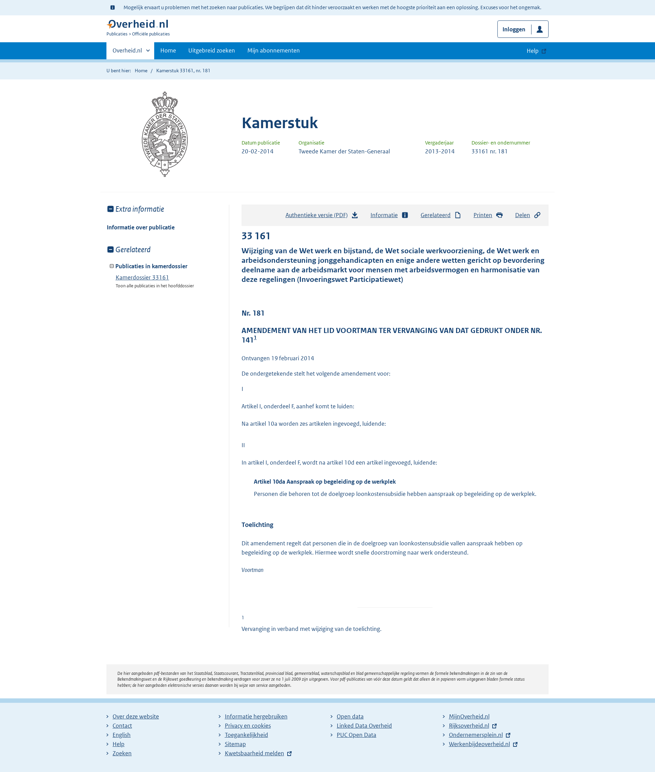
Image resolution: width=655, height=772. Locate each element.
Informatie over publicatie (141, 227)
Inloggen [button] (514, 29)
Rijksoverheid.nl (469, 725)
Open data (350, 716)
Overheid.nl (127, 53)
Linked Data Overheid (364, 725)
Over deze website (136, 716)
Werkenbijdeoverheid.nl (479, 744)
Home (168, 50)
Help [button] (533, 51)
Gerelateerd (436, 215)
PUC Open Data (356, 735)
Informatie (384, 215)
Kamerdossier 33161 (142, 277)
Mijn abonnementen (273, 50)
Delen (522, 215)
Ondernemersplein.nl (476, 735)
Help (119, 744)
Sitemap (235, 744)
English (122, 735)
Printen (483, 215)
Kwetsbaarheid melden (254, 753)
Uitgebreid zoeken (211, 50)
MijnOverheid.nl (469, 716)
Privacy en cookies (248, 725)
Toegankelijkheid (246, 735)
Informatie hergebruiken (256, 716)
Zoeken (122, 753)
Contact (122, 725)
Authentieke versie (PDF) (318, 217)
